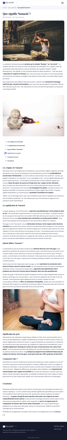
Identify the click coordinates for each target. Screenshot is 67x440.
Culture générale (12, 7)
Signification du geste (14, 153)
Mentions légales (59, 426)
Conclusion (10, 161)
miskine (57, 412)
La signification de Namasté (16, 145)
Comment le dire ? (13, 157)
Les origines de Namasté (15, 142)
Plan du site (57, 429)
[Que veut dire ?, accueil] (10, 2)
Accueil (4, 7)
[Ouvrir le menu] (62, 2)
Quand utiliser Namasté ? (15, 149)
